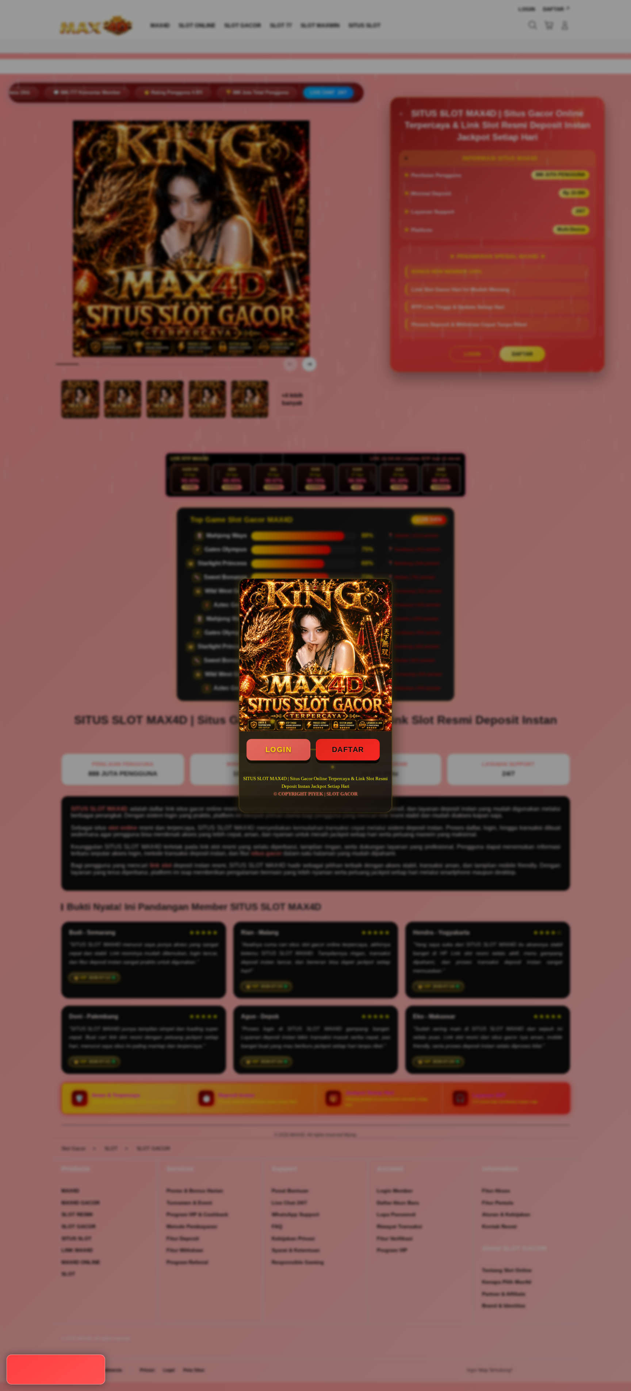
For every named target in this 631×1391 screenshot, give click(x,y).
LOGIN (278, 749)
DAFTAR (348, 749)
